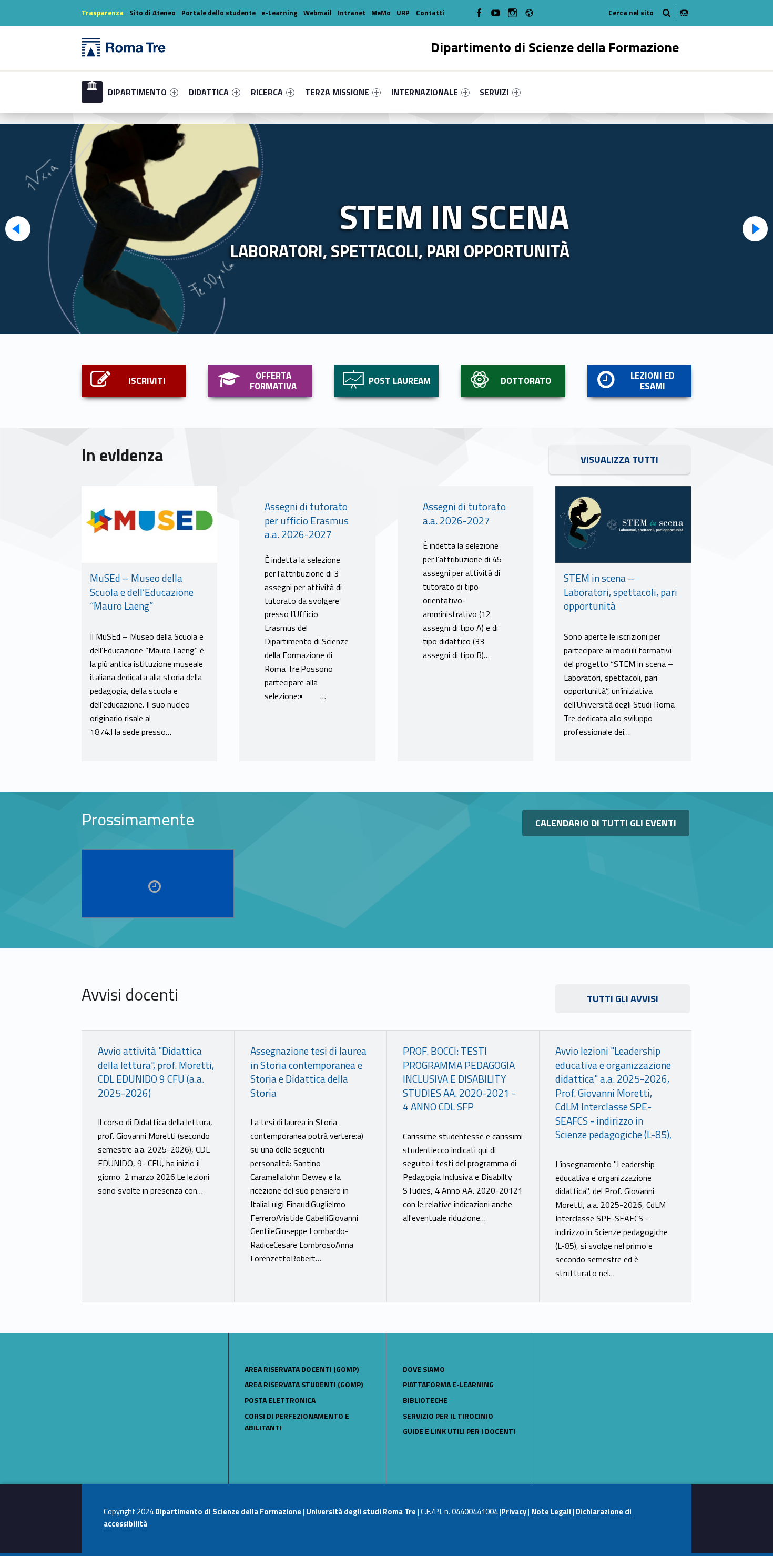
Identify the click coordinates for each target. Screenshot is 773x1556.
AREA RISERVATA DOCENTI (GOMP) (302, 1369)
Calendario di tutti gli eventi (605, 823)
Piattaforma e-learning (448, 1384)
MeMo (381, 12)
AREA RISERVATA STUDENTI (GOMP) (304, 1384)
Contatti (430, 12)
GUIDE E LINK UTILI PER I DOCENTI (459, 1431)
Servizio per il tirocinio (448, 1415)
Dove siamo (424, 1369)
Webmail (317, 12)
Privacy (513, 1512)
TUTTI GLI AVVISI (622, 999)
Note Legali (551, 1512)
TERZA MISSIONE (337, 92)
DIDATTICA (209, 92)
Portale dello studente (218, 12)
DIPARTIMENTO (137, 92)
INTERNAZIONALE (424, 92)
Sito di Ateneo (152, 12)
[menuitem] (92, 92)
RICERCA (267, 92)
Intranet (351, 12)
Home (92, 92)
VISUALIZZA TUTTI (619, 459)
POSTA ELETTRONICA (280, 1400)
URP (403, 12)
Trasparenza (103, 12)
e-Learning (279, 12)
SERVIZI (494, 92)
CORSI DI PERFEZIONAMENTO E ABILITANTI (297, 1421)
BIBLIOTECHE (425, 1400)
